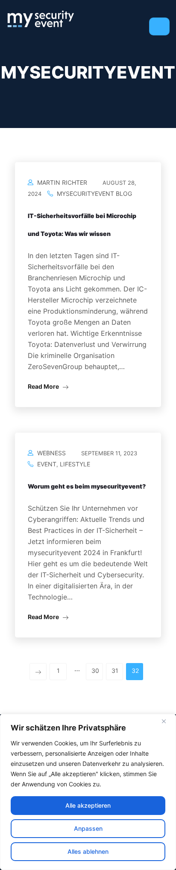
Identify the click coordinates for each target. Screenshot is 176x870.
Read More (44, 386)
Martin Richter (62, 182)
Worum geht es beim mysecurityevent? (87, 486)
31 (114, 670)
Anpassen (88, 828)
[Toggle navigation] (159, 26)
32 (135, 670)
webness (51, 453)
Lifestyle (75, 464)
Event (46, 464)
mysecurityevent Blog (94, 193)
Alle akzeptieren (88, 805)
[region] (88, 792)
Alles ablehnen (88, 851)
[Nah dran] (167, 721)
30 (95, 670)
